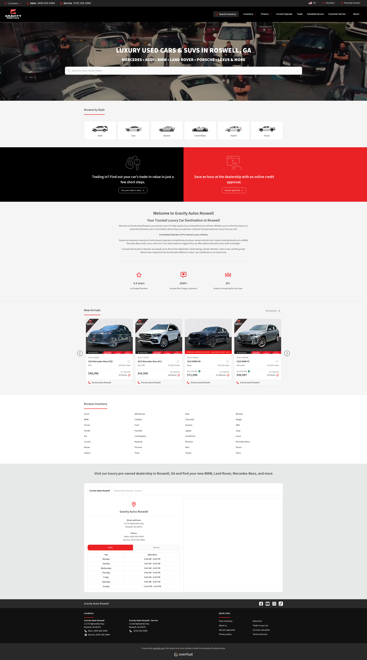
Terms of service (260, 634)
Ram (187, 447)
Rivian (239, 447)
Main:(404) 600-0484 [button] (98, 630)
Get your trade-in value (131, 190)
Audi (187, 413)
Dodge (239, 419)
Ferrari (87, 425)
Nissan (87, 447)
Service (156, 547)
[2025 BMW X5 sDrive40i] (257, 336)
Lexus (238, 436)
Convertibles (200, 135)
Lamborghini (140, 436)
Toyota (188, 452)
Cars (133, 135)
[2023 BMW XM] (208, 336)
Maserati (138, 441)
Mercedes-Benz (243, 441)
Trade (299, 14)
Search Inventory (227, 14)
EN (314, 2)
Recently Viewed (352, 2)
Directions (257, 621)
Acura (86, 413)
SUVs (100, 135)
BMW (86, 419)
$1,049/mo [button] (222, 374)
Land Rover (190, 436)
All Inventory (271, 310)
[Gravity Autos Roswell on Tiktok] (279, 604)
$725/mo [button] (273, 374)
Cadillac (138, 419)
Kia (85, 436)
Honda (87, 430)
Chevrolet (189, 419)
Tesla (137, 452)
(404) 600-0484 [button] (46, 3)
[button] (14, 3)
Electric (166, 135)
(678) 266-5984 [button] (82, 3)
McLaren (189, 441)
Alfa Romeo (140, 413)
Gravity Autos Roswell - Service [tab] (128, 490)
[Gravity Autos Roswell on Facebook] (260, 604)
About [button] (356, 14)
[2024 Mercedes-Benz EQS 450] (109, 336)
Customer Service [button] (336, 14)
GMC (238, 425)
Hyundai (138, 430)
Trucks (267, 135)
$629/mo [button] (174, 374)
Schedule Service (315, 14)
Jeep (238, 430)
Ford (137, 425)
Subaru (87, 452)
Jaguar (188, 430)
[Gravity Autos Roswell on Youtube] (266, 604)
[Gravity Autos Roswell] (13, 14)
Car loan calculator (261, 629)
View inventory (225, 621)
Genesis (188, 425)
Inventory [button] (248, 14)
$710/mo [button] (124, 374)
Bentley (239, 413)
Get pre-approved (232, 190)
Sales (110, 547)
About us (223, 625)
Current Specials (284, 14)
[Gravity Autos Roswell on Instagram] (273, 604)
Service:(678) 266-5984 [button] (99, 634)
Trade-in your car (260, 625)
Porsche (138, 447)
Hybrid (234, 135)
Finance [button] (265, 14)
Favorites (330, 2)
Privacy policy (225, 634)
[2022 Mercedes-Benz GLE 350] (158, 336)
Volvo (238, 452)
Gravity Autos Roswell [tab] (99, 490)
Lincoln (87, 441)
